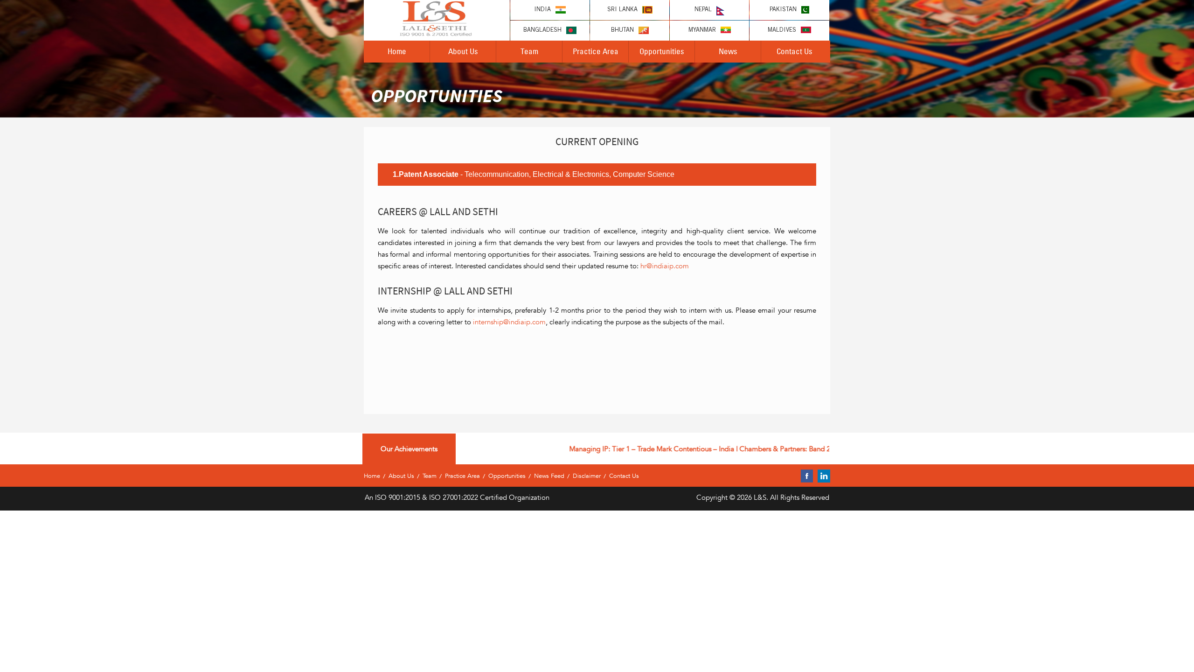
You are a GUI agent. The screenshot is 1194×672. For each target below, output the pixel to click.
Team (529, 51)
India (542, 10)
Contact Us (794, 51)
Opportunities (661, 51)
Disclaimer (587, 476)
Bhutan (622, 31)
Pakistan (783, 10)
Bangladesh (542, 31)
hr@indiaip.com (664, 265)
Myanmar (702, 31)
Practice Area (595, 51)
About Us (463, 51)
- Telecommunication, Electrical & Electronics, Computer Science (533, 174)
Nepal (703, 10)
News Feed (549, 476)
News (728, 51)
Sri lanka (622, 10)
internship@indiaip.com (509, 321)
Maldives (782, 31)
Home (397, 51)
